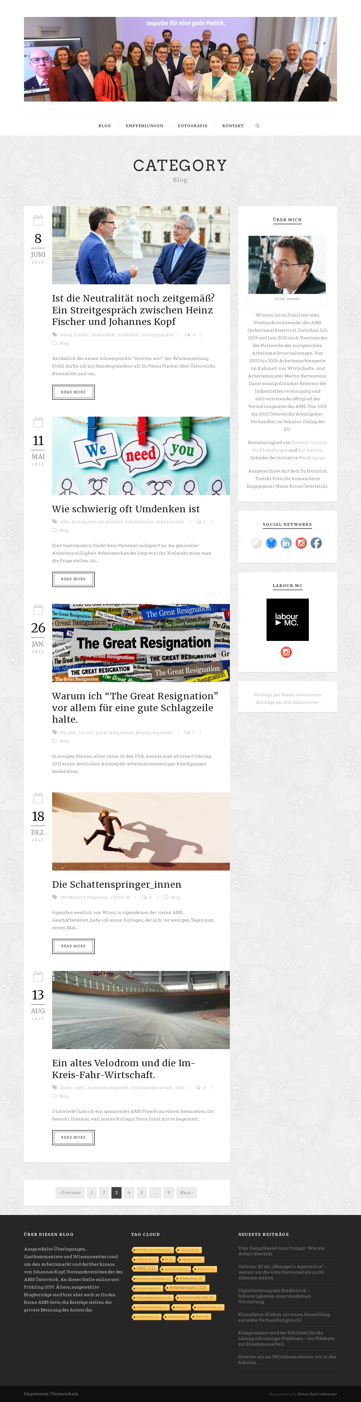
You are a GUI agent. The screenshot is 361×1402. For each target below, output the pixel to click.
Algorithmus (191, 1259)
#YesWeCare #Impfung (84, 897)
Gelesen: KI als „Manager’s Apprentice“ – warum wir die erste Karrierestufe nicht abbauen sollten (282, 1272)
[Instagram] (301, 543)
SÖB (179, 1087)
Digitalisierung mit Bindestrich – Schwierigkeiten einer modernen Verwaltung (274, 1296)
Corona (86, 732)
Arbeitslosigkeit (148, 1288)
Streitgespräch (157, 335)
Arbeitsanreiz (139, 522)
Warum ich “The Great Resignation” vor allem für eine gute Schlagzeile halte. (135, 708)
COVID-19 (120, 897)
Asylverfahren (148, 1316)
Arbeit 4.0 (205, 1269)
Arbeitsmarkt (170, 522)
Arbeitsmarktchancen (154, 1297)
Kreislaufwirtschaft (152, 1087)
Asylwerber (177, 1316)
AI (169, 1259)
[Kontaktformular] (256, 543)
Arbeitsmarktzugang (152, 1307)
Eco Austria (310, 450)
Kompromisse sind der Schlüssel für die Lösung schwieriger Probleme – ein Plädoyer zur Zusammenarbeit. (286, 1338)
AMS (64, 522)
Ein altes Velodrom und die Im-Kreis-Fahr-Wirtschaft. (124, 1069)
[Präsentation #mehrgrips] (180, 58)
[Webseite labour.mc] (288, 619)
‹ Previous (70, 1192)
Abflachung (146, 1259)
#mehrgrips (312, 457)
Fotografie (193, 126)
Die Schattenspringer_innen (117, 884)
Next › (186, 1192)
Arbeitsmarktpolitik (108, 1087)
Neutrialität (103, 335)
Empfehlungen (144, 126)
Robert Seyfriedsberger (317, 1394)
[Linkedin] (286, 543)
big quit (68, 732)
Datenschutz (64, 1393)
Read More (73, 392)
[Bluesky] (271, 543)
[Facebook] (316, 543)
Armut (182, 1307)
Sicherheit (128, 335)
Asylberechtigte (209, 1307)
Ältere (66, 1087)
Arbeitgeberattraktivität (97, 522)
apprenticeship (176, 1269)
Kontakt (233, 126)
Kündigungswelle (154, 732)
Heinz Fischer (74, 335)
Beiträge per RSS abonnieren (287, 702)
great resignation (114, 732)
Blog (104, 126)
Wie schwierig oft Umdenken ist (126, 509)
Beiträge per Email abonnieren (287, 694)
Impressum (36, 1393)
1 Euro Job (189, 1249)
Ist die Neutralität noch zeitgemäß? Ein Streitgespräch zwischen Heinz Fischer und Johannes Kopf (133, 310)
